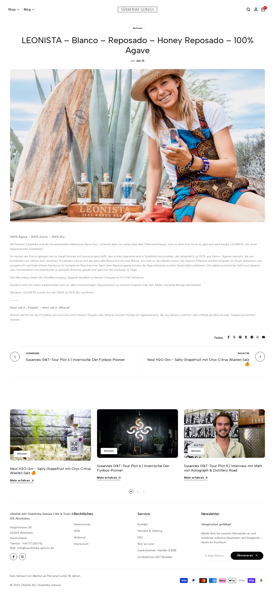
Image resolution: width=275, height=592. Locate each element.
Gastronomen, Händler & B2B (157, 550)
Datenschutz (82, 524)
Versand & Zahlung (150, 531)
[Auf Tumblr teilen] (246, 337)
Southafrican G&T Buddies (155, 557)
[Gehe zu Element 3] (144, 491)
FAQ (140, 537)
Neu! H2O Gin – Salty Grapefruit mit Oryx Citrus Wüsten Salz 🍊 (198, 361)
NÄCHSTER (243, 353)
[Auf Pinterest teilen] (240, 337)
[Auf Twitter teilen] (234, 337)
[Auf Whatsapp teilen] (257, 337)
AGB (77, 531)
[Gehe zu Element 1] (131, 491)
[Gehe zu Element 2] (137, 491)
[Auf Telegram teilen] (251, 337)
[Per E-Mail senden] (263, 337)
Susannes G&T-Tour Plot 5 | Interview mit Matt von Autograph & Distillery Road (223, 468)
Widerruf (79, 537)
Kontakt (143, 524)
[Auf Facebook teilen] (228, 337)
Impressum (81, 544)
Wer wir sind (146, 544)
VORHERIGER (32, 353)
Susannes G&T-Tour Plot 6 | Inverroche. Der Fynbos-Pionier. (75, 359)
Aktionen (137, 28)
